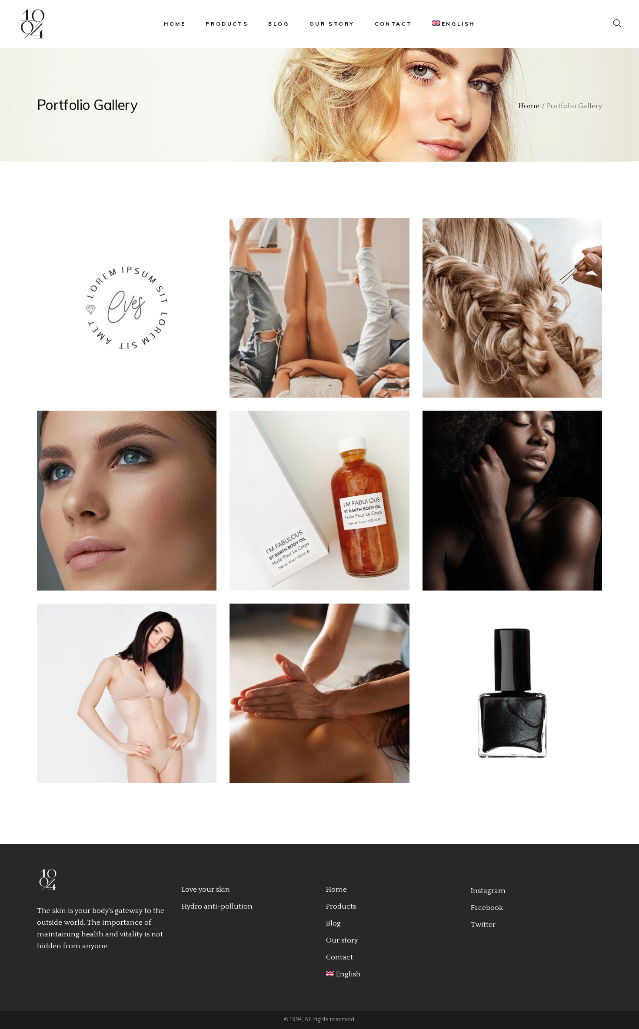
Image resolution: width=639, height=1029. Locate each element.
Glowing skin (315, 506)
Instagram (488, 891)
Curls (509, 506)
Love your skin (206, 889)
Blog (333, 923)
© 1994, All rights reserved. (320, 1019)
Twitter (483, 925)
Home (336, 889)
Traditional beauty (123, 314)
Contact (339, 957)
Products (341, 906)
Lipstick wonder (123, 506)
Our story (342, 940)
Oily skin (316, 314)
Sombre (509, 314)
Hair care (123, 302)
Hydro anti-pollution (217, 906)
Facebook (487, 908)
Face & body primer (123, 699)
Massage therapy (316, 699)
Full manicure (509, 699)
